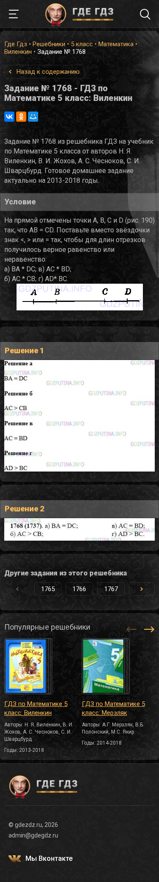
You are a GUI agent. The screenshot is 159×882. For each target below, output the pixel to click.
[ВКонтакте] (9, 117)
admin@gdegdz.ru (33, 835)
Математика (116, 44)
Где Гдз (15, 44)
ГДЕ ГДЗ (80, 14)
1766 (79, 589)
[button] (142, 589)
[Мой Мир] (33, 117)
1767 (111, 589)
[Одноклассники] (21, 117)
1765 (48, 589)
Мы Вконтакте (49, 858)
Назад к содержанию (48, 71)
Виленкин (18, 52)
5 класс (82, 44)
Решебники (49, 44)
